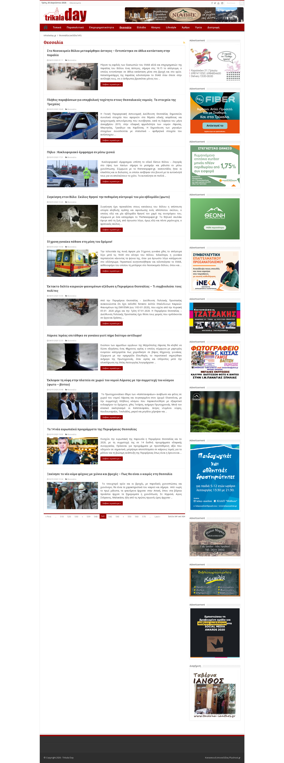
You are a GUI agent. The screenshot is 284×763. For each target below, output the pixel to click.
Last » (157, 516)
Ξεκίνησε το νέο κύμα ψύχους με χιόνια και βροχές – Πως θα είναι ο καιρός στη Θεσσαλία (109, 474)
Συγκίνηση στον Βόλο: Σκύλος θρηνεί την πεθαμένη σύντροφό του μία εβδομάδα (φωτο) (108, 197)
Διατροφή (213, 27)
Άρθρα (185, 27)
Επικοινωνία (75, 3)
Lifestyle (171, 27)
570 (144, 516)
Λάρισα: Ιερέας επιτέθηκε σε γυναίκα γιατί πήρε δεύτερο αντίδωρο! (94, 335)
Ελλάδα (141, 27)
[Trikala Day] (64, 14)
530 (76, 516)
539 (88, 516)
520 (69, 516)
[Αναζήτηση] (241, 2)
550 (129, 516)
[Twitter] (215, 3)
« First (48, 516)
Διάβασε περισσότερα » (111, 84)
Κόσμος (155, 27)
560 (136, 516)
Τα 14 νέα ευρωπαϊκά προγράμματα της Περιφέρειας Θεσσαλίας (92, 429)
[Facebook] (212, 3)
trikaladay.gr (50, 35)
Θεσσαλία (125, 27)
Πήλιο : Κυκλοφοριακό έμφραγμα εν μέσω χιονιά (81, 152)
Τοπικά (57, 27)
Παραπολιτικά (75, 27)
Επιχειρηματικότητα (101, 27)
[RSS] (222, 3)
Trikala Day (45, 27)
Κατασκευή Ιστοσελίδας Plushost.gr (222, 757)
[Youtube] (218, 3)
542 (110, 516)
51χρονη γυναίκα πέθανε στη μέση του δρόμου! (79, 241)
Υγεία (198, 27)
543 (117, 516)
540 (95, 516)
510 (62, 516)
